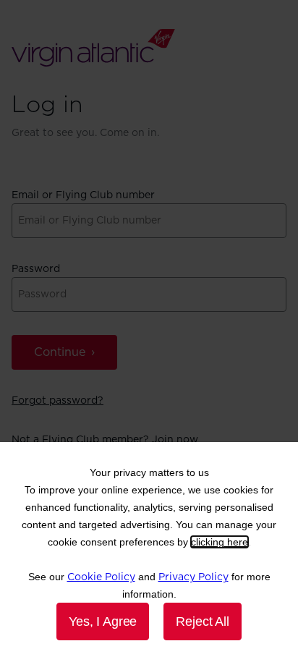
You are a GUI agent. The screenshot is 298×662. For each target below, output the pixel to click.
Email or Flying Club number (83, 195)
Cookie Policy (101, 577)
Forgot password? (57, 401)
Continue (59, 352)
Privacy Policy (193, 577)
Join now (175, 440)
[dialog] (149, 552)
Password (36, 269)
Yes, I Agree (103, 621)
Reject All (202, 621)
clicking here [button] (219, 542)
